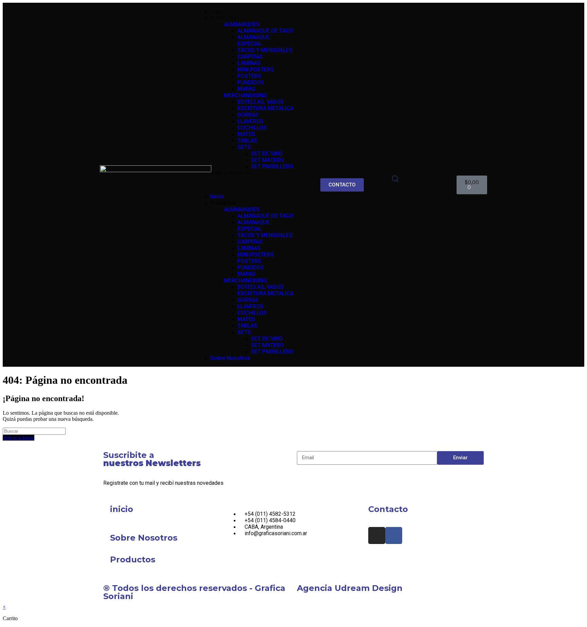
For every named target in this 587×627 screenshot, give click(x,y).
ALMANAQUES (242, 24)
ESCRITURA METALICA (265, 108)
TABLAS (247, 140)
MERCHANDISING (245, 95)
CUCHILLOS (252, 128)
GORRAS (248, 115)
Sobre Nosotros (231, 173)
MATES (246, 134)
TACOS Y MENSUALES (264, 50)
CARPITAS (250, 56)
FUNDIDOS (250, 82)
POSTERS (249, 76)
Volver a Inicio (18, 438)
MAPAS (246, 89)
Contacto (388, 509)
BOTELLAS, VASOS (260, 102)
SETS (244, 147)
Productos (132, 559)
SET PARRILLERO (272, 166)
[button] (245, 185)
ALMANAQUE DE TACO (265, 31)
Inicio (217, 11)
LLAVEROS (250, 121)
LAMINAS (249, 63)
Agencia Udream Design (350, 588)
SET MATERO (267, 160)
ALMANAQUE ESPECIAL (253, 40)
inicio (121, 509)
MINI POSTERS (255, 69)
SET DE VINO (267, 153)
